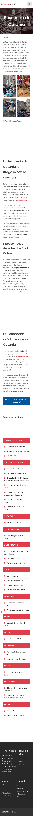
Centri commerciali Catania (16, 659)
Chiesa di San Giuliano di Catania (14, 508)
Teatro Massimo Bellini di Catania (14, 673)
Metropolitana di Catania (15, 715)
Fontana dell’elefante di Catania (18, 610)
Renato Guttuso (21, 200)
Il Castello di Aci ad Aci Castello (18, 451)
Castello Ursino (12, 456)
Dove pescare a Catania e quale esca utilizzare (16, 552)
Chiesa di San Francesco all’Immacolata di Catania (14, 493)
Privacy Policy (6, 793)
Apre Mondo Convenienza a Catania (15, 653)
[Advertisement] (16, 139)
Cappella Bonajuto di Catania (17, 469)
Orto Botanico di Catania (15, 639)
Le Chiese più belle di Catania (17, 473)
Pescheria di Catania (14, 522)
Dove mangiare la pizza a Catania (14, 537)
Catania (6, 38)
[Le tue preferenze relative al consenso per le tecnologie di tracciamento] (1, 612)
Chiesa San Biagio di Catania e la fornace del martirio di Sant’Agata (16, 479)
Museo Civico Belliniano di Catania (14, 624)
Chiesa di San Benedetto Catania (14, 501)
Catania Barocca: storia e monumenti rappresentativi (14, 696)
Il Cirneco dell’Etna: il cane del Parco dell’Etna (15, 689)
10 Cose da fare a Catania (16, 590)
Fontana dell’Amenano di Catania (14, 604)
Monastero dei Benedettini (16, 447)
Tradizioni (22, 759)
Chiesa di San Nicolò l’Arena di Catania (16, 486)
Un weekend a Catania (15, 585)
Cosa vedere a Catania (15, 581)
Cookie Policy (6, 796)
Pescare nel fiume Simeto (16, 563)
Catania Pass (11, 711)
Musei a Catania (12, 576)
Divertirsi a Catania (13, 559)
